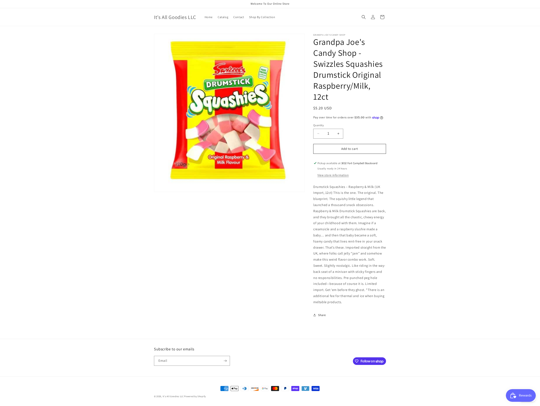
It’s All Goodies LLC (173, 396)
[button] (363, 17)
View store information (333, 175)
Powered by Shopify (195, 396)
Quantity (318, 125)
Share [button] (322, 315)
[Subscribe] (225, 361)
